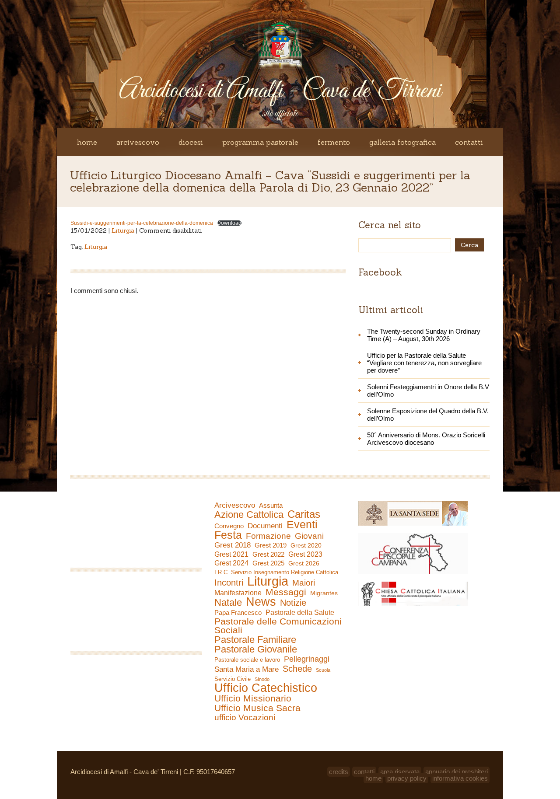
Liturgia (123, 230)
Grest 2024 (231, 563)
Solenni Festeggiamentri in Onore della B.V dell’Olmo (428, 390)
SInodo (262, 679)
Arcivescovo (137, 142)
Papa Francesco (238, 612)
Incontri (228, 582)
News (261, 601)
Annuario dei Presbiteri (456, 771)
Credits (338, 771)
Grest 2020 (306, 545)
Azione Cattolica (249, 514)
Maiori (303, 583)
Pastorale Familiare (255, 639)
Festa (228, 534)
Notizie (293, 602)
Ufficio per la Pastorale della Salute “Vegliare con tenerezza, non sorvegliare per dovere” (424, 363)
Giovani (309, 536)
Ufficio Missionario (252, 698)
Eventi (302, 524)
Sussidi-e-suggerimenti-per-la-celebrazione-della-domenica (141, 223)
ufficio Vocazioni (244, 717)
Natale (228, 602)
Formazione (268, 536)
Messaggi (286, 592)
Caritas (303, 514)
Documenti (265, 525)
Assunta (271, 505)
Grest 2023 (305, 554)
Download (229, 223)
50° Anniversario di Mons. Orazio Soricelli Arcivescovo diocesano (426, 438)
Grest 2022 (268, 554)
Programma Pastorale (260, 142)
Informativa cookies (460, 778)
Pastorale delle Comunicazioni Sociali (278, 626)
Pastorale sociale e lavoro (247, 659)
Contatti (469, 142)
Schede (297, 668)
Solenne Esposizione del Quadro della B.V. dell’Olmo (428, 414)
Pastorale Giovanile (255, 649)
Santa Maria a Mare (246, 669)
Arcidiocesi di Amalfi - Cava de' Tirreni (280, 91)
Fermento (334, 142)
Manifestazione (238, 593)
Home (87, 142)
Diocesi (190, 142)
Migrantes (324, 593)
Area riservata (400, 771)
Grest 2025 (268, 563)
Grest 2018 (232, 545)
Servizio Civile (232, 679)
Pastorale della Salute (300, 612)
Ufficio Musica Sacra (257, 708)
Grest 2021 (231, 554)
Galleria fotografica (402, 142)
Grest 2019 (271, 545)
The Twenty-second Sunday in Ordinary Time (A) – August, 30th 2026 (423, 335)
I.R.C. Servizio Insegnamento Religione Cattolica (276, 572)
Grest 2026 (303, 563)
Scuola (323, 670)
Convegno (229, 526)
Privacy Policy (407, 778)
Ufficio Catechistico (265, 688)
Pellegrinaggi (306, 659)
